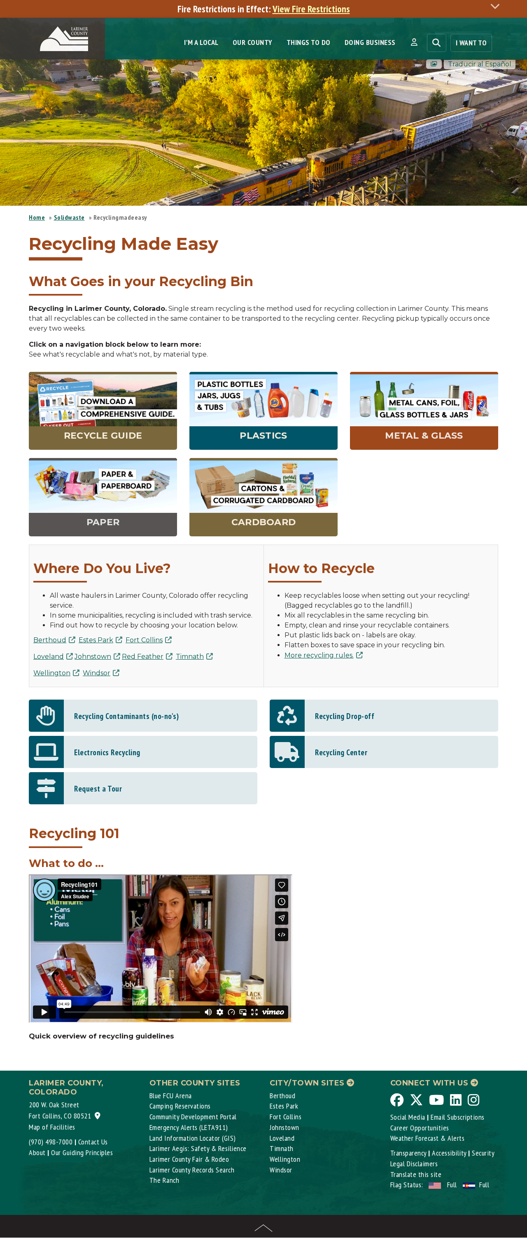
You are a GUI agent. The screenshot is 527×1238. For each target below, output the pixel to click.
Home (37, 217)
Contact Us (93, 1141)
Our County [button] (253, 42)
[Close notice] (497, 6)
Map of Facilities (52, 1127)
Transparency (408, 1153)
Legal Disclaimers (414, 1163)
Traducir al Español (479, 64)
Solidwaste (69, 217)
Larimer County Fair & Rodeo (189, 1159)
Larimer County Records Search (192, 1170)
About (37, 1152)
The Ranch (164, 1180)
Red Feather (142, 656)
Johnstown (93, 656)
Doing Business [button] (370, 42)
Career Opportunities (419, 1127)
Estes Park (96, 640)
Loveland (48, 656)
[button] (414, 42)
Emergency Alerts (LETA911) (188, 1127)
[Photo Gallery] (434, 64)
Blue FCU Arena (170, 1095)
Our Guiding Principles (82, 1152)
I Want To (471, 42)
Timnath (190, 656)
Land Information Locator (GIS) (192, 1138)
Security (483, 1153)
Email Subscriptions (458, 1117)
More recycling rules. (319, 655)
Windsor (96, 673)
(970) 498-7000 (50, 1141)
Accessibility (449, 1153)
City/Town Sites (308, 1083)
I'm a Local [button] (201, 42)
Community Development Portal (193, 1116)
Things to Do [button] (309, 42)
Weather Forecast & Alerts (427, 1138)
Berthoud (49, 640)
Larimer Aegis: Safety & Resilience (198, 1148)
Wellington (51, 673)
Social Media (407, 1117)
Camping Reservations (180, 1106)
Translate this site (416, 1174)
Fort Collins (144, 640)
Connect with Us (430, 1083)
